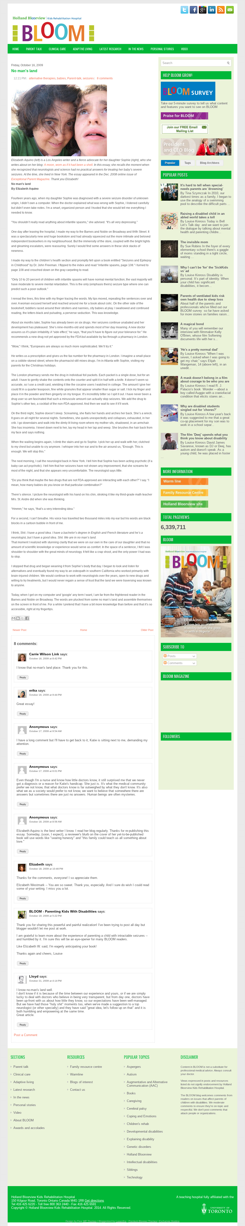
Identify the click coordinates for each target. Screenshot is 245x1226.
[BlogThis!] (18, 618)
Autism (132, 1074)
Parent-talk (74, 78)
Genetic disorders (139, 1147)
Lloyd (34, 976)
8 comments (105, 78)
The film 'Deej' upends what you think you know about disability (204, 436)
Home (15, 49)
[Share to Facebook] (27, 618)
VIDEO (184, 49)
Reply (23, 677)
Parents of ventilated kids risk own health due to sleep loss (202, 297)
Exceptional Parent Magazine (30, 179)
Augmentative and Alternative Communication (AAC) (147, 1083)
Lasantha (121, 1221)
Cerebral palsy (137, 1108)
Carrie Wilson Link (44, 654)
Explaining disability (140, 1139)
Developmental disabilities (145, 1131)
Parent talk (20, 1067)
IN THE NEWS (136, 49)
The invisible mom (194, 242)
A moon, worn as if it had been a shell (68, 165)
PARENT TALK (34, 49)
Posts (171, 656)
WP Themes (89, 1221)
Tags (187, 163)
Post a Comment (25, 1035)
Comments (175, 663)
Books (131, 1093)
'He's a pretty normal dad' (199, 349)
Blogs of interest (81, 1082)
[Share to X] (22, 618)
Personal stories (24, 1105)
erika (33, 690)
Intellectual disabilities (142, 1162)
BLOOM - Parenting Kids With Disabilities (63, 911)
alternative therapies (42, 78)
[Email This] (13, 618)
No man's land (24, 71)
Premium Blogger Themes (142, 1221)
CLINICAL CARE (57, 49)
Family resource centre (86, 1067)
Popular (170, 163)
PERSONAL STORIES (162, 49)
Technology (135, 1177)
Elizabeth (36, 864)
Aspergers (134, 1067)
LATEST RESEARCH (110, 49)
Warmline (76, 1074)
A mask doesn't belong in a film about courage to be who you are (204, 379)
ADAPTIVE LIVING (82, 49)
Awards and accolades (29, 1128)
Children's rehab (138, 1124)
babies (61, 78)
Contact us (77, 1090)
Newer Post (19, 630)
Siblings (132, 1170)
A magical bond (192, 324)
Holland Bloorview (139, 1154)
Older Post (147, 630)
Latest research (24, 1090)
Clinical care (21, 1074)
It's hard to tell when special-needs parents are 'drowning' (201, 187)
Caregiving (134, 1101)
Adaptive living (23, 1082)
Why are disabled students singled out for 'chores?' (200, 408)
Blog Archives (209, 163)
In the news (21, 1097)
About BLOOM (23, 1120)
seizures (88, 78)
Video (17, 1112)
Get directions (94, 1200)
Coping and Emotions (141, 1116)
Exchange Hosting (169, 1221)
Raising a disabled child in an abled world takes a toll (202, 215)
